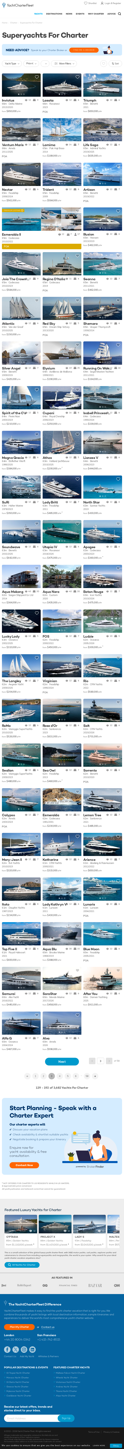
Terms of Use (93, 1432)
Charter (13, 22)
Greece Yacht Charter (17, 1386)
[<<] (27, 1076)
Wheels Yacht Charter (67, 1377)
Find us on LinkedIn (32, 1349)
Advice (111, 13)
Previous (92, 1061)
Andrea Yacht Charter (67, 1386)
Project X (48, 1237)
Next (62, 1062)
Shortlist (92, 3)
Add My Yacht (27, 1356)
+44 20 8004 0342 (17, 1339)
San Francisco (46, 1335)
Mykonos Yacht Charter (18, 1391)
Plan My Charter (19, 1327)
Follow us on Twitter (15, 1349)
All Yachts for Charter (23, 1264)
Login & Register (113, 3)
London (9, 1335)
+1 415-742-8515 (48, 1339)
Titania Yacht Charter (66, 1391)
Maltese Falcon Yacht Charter (70, 1373)
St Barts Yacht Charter (17, 1382)
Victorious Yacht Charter (68, 1382)
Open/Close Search (119, 13)
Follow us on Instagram (24, 1349)
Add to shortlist (36, 77)
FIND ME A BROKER (83, 50)
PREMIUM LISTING (11, 210)
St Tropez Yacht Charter (18, 1373)
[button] (36, 85)
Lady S (79, 1237)
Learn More (99, 1445)
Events (80, 13)
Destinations (54, 13)
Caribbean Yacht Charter (18, 1395)
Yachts (38, 13)
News (69, 13)
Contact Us (10, 1356)
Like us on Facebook (7, 1349)
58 (87, 1076)
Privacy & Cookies (111, 1432)
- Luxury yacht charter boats (17, 6)
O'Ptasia (12, 1237)
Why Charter (96, 13)
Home (4, 22)
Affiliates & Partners (48, 1356)
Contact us (47, 1327)
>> (95, 1076)
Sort (117, 63)
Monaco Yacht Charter (17, 1377)
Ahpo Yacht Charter (66, 1395)
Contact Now (24, 1165)
